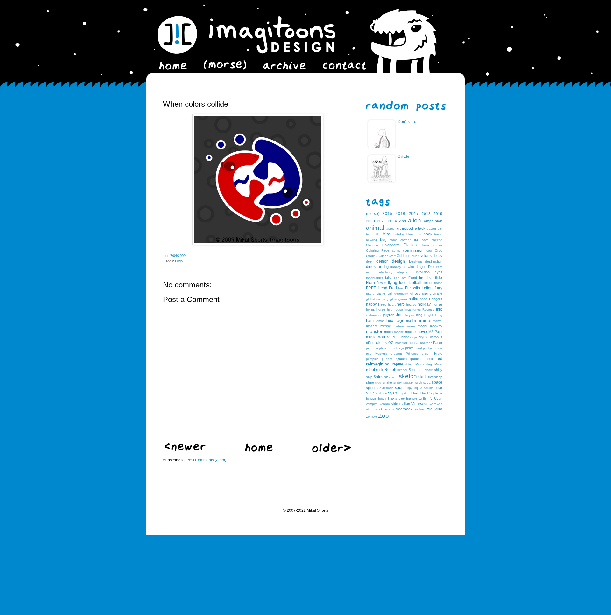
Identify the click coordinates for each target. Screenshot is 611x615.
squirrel (429, 388)
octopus (436, 337)
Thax (415, 393)
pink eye (398, 348)
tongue (371, 398)
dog (386, 267)
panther (426, 342)
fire (422, 277)
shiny (438, 370)
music (371, 337)
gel (390, 293)
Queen (401, 359)
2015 (387, 213)
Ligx (389, 320)
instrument (373, 315)
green (402, 299)
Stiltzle (403, 156)
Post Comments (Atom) (206, 460)
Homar (437, 304)
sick (387, 377)
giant (426, 293)
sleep (438, 377)
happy (371, 304)
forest (427, 283)
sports (400, 388)
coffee (437, 245)
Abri (402, 221)
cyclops (425, 255)
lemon (380, 320)
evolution (423, 272)
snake (387, 382)
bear (369, 234)
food (403, 282)
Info (439, 309)
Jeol (400, 315)
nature (384, 336)
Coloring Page (377, 250)
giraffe (437, 293)
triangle (411, 398)
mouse (410, 332)
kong (438, 315)
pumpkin (372, 359)
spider (371, 388)
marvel (437, 320)
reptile (397, 364)
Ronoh (390, 369)
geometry (401, 293)
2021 (381, 221)
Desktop (415, 261)
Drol (431, 267)
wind (369, 409)
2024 (392, 221)
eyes (438, 272)
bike (378, 234)
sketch (408, 376)
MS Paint (435, 332)
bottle (438, 234)
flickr (438, 277)
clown (425, 245)
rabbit (429, 359)
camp (393, 240)
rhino (409, 364)
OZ (390, 342)
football (415, 282)
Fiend (412, 277)
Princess (412, 353)
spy (409, 388)
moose (399, 332)
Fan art (400, 277)
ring (429, 364)
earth (370, 272)
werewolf (436, 404)
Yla (429, 409)
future (370, 293)
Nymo (423, 337)
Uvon (438, 398)
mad (409, 320)
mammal (422, 320)
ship (369, 377)
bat (440, 228)
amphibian (433, 221)
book (428, 234)
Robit (438, 364)
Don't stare (407, 121)
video (395, 404)
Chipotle (372, 245)
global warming (377, 299)
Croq (438, 250)
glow (393, 299)
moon (388, 332)
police (438, 348)
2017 (414, 213)
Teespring (402, 393)
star (439, 388)
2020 (370, 221)
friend (382, 288)
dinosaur (373, 266)
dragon (421, 267)
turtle (422, 398)
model (422, 326)
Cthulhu (371, 255)
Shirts (378, 377)
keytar (409, 315)
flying (392, 282)
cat (416, 240)
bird (386, 233)
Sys (391, 393)
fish (430, 277)
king (419, 315)
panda (413, 342)
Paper (437, 342)
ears (439, 267)
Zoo (383, 415)
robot (370, 369)
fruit (401, 288)
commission (413, 250)
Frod (393, 288)
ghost (415, 293)
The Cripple (429, 393)
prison (426, 353)
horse (380, 309)
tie (440, 393)
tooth (382, 398)
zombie (371, 416)
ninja (413, 337)
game (381, 293)
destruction (433, 261)
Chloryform (390, 245)
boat (418, 234)
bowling (371, 240)
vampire (371, 404)
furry (438, 288)
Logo (179, 261)
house (398, 309)
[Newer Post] (185, 449)
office (370, 342)
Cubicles (403, 255)
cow (429, 250)
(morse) (372, 214)
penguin (372, 348)
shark (429, 370)
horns (370, 309)
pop (369, 353)
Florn (370, 282)
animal (375, 227)
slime (370, 382)
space (437, 382)
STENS (371, 393)
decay (437, 255)
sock (418, 382)
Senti (412, 370)
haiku (413, 299)
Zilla (438, 409)
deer (369, 261)
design (398, 261)
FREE (371, 288)
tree (402, 398)
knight (428, 315)
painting (401, 342)
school (402, 370)
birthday (398, 234)
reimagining (378, 363)
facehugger (374, 277)
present (396, 353)
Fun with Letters (419, 288)
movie (422, 331)
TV (430, 398)
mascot (371, 326)
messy (385, 326)
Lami (370, 320)
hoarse (411, 304)
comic (396, 250)
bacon (431, 228)
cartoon (405, 240)
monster (374, 331)
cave (425, 240)
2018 (426, 214)
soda (427, 382)
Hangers (435, 299)
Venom (384, 404)
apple (390, 228)
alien (414, 220)
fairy (388, 277)
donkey (395, 267)
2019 (437, 214)
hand (423, 299)
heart (392, 304)
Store (382, 393)
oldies (381, 342)
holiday (424, 304)
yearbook (404, 409)
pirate (409, 348)
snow (397, 382)
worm (389, 409)
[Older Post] (332, 451)
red (439, 359)
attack (420, 228)
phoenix (385, 348)
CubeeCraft (387, 255)
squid (418, 388)
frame (438, 283)
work (379, 409)
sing (394, 377)
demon (382, 261)
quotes (415, 359)
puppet (387, 359)
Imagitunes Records (419, 309)
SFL (421, 370)
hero (401, 304)
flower (381, 283)
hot (389, 309)
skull (422, 377)
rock (379, 370)
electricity (385, 272)
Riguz (419, 364)
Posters (381, 353)
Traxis (392, 398)
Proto (438, 353)
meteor (399, 326)
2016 (400, 213)
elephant (404, 272)
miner (411, 326)
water (423, 404)
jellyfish (388, 315)
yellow (420, 409)
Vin (413, 404)
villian (406, 404)
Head (382, 304)
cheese (437, 240)
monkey (436, 326)
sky (430, 377)
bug (383, 239)
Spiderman (385, 388)
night (405, 337)
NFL (396, 337)
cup (414, 255)
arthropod (404, 228)
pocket (428, 348)
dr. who (408, 267)
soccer (408, 382)
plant (418, 348)
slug (378, 382)
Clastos (410, 245)
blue (409, 234)
